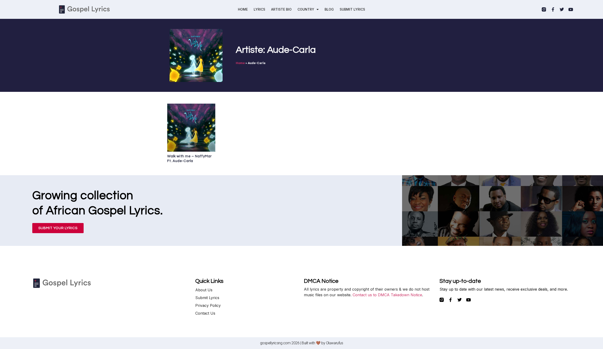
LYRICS (259, 9)
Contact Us (205, 313)
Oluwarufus (334, 343)
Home (240, 63)
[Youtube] (571, 9)
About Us (203, 290)
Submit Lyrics (207, 297)
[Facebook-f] (553, 9)
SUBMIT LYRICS (352, 9)
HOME (243, 9)
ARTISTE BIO (281, 9)
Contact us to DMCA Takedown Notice (387, 294)
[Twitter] (562, 9)
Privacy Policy (208, 305)
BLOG (329, 9)
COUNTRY (305, 9)
